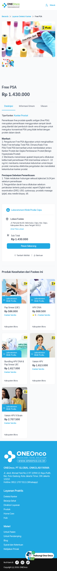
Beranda (5, 16)
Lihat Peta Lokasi (17, 229)
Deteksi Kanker (10, 496)
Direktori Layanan (12, 505)
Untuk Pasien (10, 532)
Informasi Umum (27, 106)
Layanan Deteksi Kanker (21, 16)
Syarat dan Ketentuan (13, 545)
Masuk (52, 5)
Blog (6, 540)
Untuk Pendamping (12, 536)
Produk (7, 509)
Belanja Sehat (10, 501)
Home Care (9, 513)
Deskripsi (8, 106)
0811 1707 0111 (19, 482)
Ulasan (44, 106)
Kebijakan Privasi (11, 549)
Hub (6, 518)
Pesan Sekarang (28, 246)
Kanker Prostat (21, 115)
